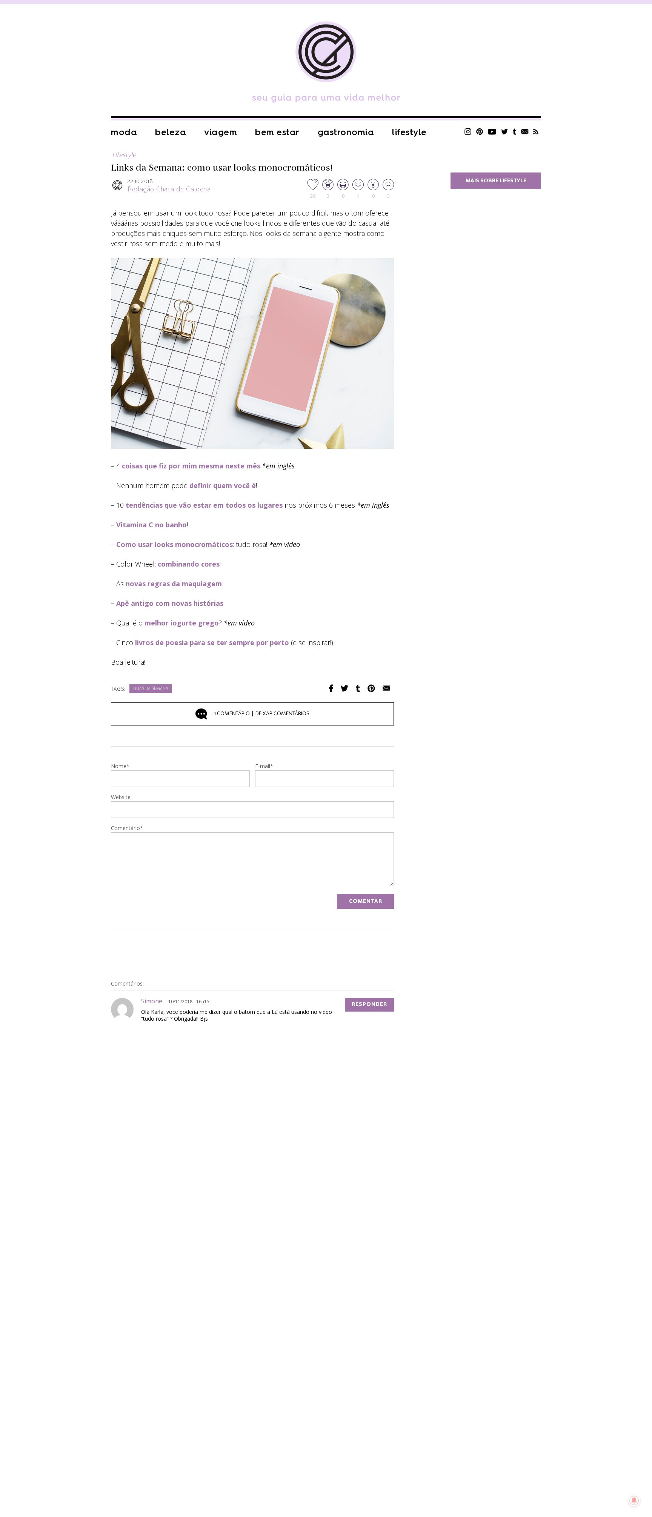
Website (121, 798)
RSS (536, 131)
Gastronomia (346, 132)
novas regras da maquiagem (174, 583)
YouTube (492, 131)
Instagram (467, 131)
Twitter (504, 131)
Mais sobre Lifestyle (496, 180)
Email (386, 688)
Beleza (170, 132)
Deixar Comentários (261, 713)
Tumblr (515, 131)
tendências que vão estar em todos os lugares (204, 505)
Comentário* (127, 828)
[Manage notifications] (634, 1500)
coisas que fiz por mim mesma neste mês (191, 465)
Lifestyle (409, 132)
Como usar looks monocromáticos (174, 544)
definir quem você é (222, 485)
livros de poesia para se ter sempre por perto (212, 642)
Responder (369, 1004)
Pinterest (479, 131)
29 (312, 196)
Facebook (331, 688)
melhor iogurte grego (182, 622)
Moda (124, 132)
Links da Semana (150, 689)
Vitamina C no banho (151, 524)
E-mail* (264, 767)
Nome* (120, 767)
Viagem (220, 132)
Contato (525, 131)
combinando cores (189, 563)
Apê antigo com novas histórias (169, 603)
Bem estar (277, 132)
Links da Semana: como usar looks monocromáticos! (221, 168)
